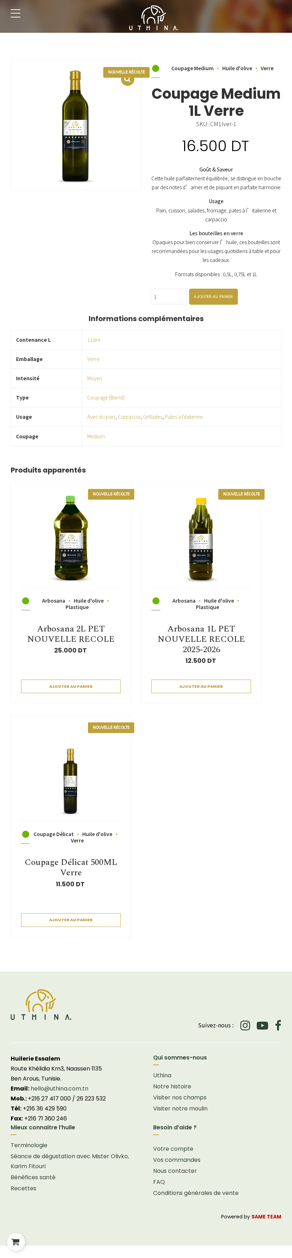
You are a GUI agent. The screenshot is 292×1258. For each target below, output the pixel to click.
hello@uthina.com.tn (59, 1088)
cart (16, 1242)
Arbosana (53, 600)
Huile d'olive (237, 68)
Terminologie (29, 1145)
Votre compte (173, 1149)
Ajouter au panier (213, 296)
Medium (96, 436)
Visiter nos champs (180, 1097)
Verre (267, 68)
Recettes (23, 1188)
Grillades (152, 416)
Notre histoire (172, 1086)
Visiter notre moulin (180, 1108)
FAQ (159, 1182)
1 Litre (93, 339)
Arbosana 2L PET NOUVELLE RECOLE (71, 634)
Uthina (162, 1075)
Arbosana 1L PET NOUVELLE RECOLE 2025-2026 (201, 639)
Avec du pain (101, 416)
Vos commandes (176, 1160)
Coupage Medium (192, 68)
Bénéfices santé (33, 1177)
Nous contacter (175, 1171)
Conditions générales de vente (196, 1193)
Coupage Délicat (53, 833)
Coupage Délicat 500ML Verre (71, 867)
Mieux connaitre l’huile (43, 1127)
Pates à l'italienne (184, 416)
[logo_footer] (146, 1004)
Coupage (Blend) (106, 397)
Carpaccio (129, 416)
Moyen (94, 378)
